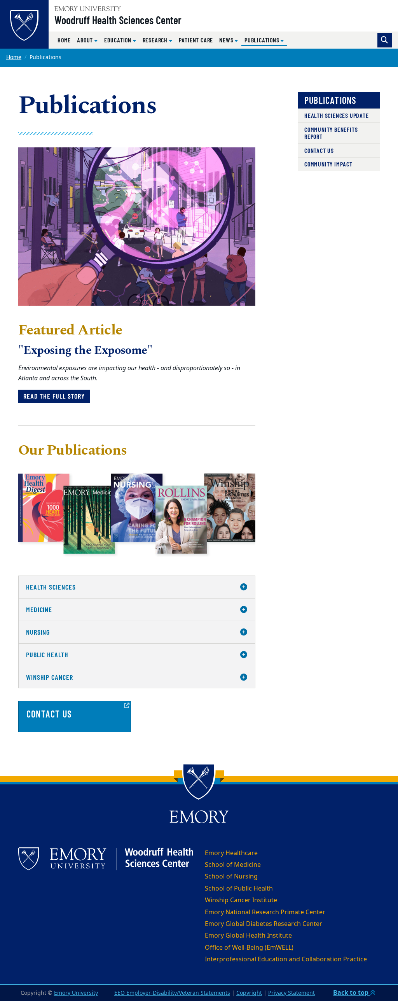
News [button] (227, 40)
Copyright (249, 993)
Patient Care (196, 40)
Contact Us (319, 150)
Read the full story (54, 396)
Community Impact (328, 164)
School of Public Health (239, 888)
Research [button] (156, 40)
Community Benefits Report (331, 133)
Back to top (351, 993)
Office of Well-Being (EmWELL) (249, 947)
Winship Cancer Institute (241, 900)
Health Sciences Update (336, 115)
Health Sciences (51, 587)
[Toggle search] (384, 40)
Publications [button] (265, 40)
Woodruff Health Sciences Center (118, 19)
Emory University (76, 993)
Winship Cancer (49, 677)
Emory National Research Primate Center (265, 912)
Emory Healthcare (231, 853)
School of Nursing (231, 876)
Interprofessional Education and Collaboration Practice (286, 959)
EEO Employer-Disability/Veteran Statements (172, 993)
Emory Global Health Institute (248, 935)
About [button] (85, 40)
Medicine (39, 609)
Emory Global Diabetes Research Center (263, 924)
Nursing (38, 632)
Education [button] (118, 40)
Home (64, 40)
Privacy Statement (291, 993)
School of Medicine (233, 865)
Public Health (47, 654)
